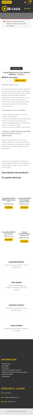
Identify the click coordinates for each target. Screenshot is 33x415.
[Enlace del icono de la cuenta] (25, 2)
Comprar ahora (16, 68)
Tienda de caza (6, 363)
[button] (7, 2)
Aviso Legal (5, 368)
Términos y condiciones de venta (11, 370)
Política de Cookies (7, 374)
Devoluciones (6, 376)
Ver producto (8, 207)
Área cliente (5, 366)
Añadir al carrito (20, 80)
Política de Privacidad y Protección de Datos (14, 372)
